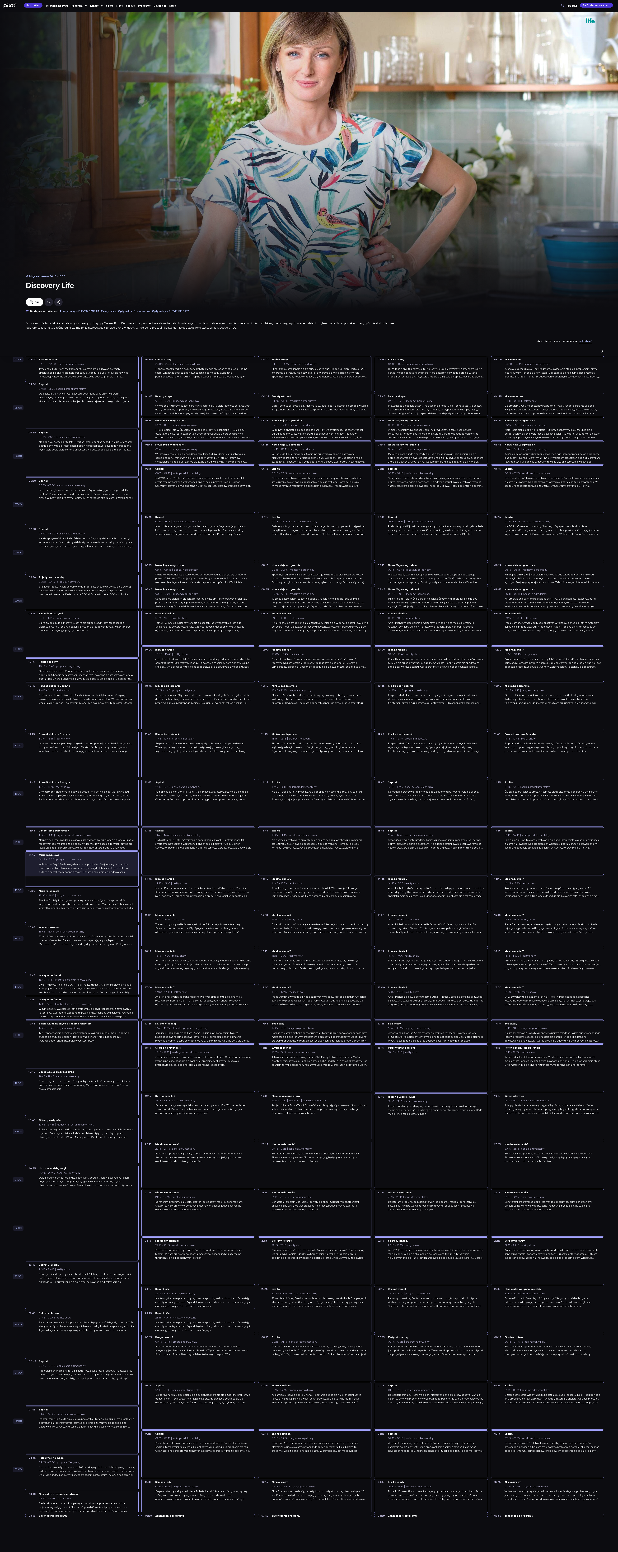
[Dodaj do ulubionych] (49, 302)
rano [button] (557, 341)
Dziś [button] (539, 341)
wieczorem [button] (570, 341)
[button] (602, 351)
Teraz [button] (548, 341)
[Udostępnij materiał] (58, 302)
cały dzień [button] (585, 341)
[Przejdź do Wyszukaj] (563, 6)
